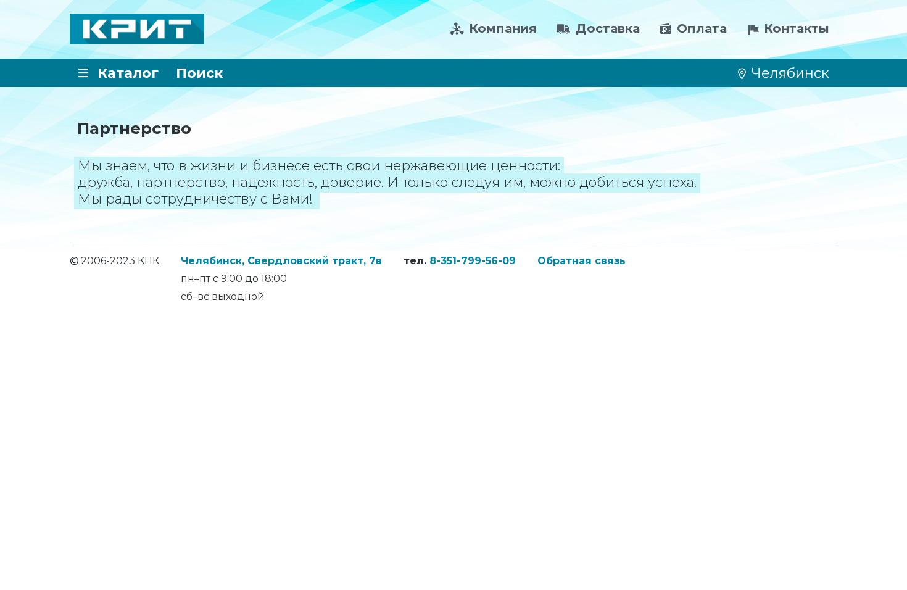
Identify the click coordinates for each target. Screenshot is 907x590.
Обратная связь (581, 261)
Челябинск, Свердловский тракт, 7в (281, 261)
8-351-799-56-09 (472, 261)
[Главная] (137, 29)
